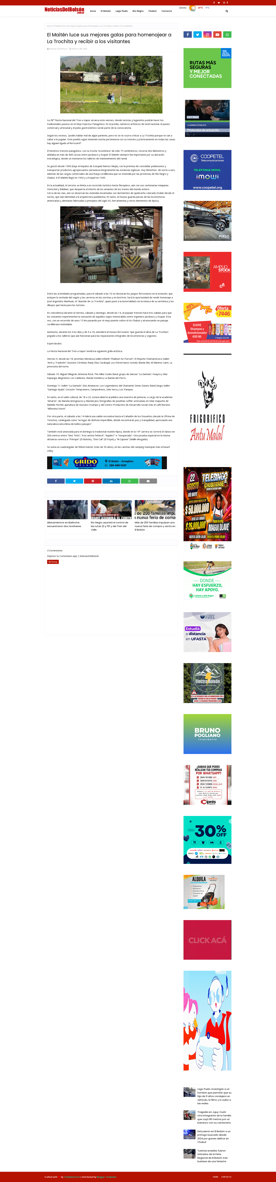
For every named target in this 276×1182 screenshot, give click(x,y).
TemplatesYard (72, 1176)
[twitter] (219, 2)
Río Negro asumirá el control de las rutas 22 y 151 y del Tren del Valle (109, 526)
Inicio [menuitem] (93, 10)
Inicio (49, 26)
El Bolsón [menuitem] (106, 10)
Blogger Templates (106, 1176)
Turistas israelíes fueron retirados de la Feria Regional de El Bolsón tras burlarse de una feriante (212, 1156)
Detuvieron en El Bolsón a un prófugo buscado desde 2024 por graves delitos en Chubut (213, 1137)
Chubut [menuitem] (152, 10)
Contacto (226, 1177)
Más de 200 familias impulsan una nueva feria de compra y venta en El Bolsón (155, 526)
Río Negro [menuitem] (138, 10)
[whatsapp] (227, 34)
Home (215, 1177)
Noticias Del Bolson (58, 48)
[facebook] (214, 2)
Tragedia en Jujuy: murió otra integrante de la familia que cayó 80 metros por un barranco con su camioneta (214, 1117)
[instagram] (224, 2)
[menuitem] (194, 10)
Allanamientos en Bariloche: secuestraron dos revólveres (64, 524)
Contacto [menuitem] (166, 10)
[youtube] (217, 34)
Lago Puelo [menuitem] (122, 10)
